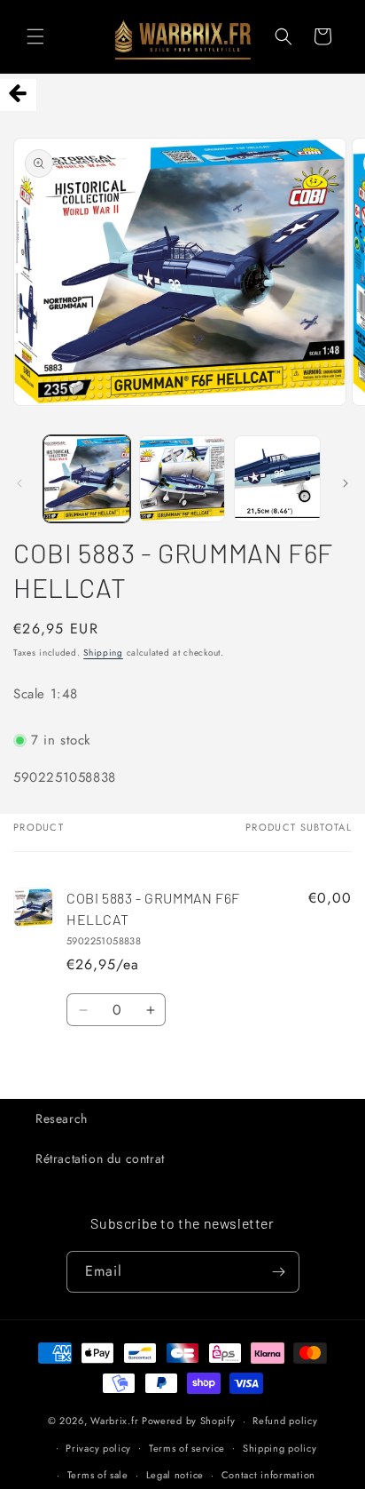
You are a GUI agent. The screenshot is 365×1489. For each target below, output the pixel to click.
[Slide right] (345, 483)
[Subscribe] (279, 1272)
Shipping (103, 652)
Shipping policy (280, 1448)
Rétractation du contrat (100, 1158)
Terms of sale (97, 1475)
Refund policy (284, 1420)
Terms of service (187, 1448)
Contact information (268, 1475)
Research (61, 1118)
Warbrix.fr (114, 1420)
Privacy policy (98, 1448)
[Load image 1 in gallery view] (86, 478)
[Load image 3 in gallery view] (277, 478)
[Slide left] (19, 483)
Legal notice (175, 1475)
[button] (35, 36)
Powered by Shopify (189, 1420)
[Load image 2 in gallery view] (182, 478)
